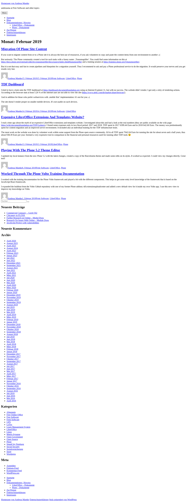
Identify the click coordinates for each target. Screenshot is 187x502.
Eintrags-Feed (13, 468)
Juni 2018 (11, 339)
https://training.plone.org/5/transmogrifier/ (121, 62)
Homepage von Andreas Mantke (15, 3)
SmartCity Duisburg (15, 444)
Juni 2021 (11, 270)
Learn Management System (18, 427)
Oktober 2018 (13, 329)
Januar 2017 (12, 381)
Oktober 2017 (13, 359)
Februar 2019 (12, 319)
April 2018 (11, 344)
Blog (9, 20)
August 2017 (12, 364)
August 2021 (12, 268)
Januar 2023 (12, 255)
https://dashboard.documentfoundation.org (61, 90)
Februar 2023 (12, 253)
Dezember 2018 (13, 324)
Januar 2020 (12, 292)
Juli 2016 (11, 393)
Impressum (11, 35)
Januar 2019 (12, 322)
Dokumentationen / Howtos (19, 22)
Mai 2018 (11, 342)
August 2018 (12, 334)
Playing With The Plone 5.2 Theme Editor (30, 150)
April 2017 (11, 374)
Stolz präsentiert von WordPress (63, 499)
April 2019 (11, 314)
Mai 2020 (11, 282)
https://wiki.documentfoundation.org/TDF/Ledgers (23, 125)
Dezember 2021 (13, 263)
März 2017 (11, 376)
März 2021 (11, 275)
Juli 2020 (11, 278)
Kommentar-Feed (14, 470)
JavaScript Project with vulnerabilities (23, 223)
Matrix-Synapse (13, 434)
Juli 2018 (11, 337)
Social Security (13, 447)
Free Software (13, 417)
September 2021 (14, 265)
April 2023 (11, 250)
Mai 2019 (11, 312)
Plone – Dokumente (20, 27)
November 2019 (14, 297)
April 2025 (11, 246)
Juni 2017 (11, 369)
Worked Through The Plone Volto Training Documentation (42, 173)
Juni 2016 (11, 396)
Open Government (15, 437)
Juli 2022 (11, 258)
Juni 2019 (11, 310)
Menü (4, 13)
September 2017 (14, 361)
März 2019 (11, 317)
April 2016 (11, 401)
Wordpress (11, 454)
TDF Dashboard (12, 84)
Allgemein (11, 412)
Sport (9, 451)
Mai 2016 (11, 398)
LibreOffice (71, 78)
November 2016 (14, 383)
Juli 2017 (11, 366)
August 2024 (12, 248)
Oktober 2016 (13, 386)
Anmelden (11, 466)
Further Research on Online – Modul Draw (25, 218)
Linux (9, 432)
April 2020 (11, 285)
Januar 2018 (12, 351)
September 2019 (14, 302)
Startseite (10, 18)
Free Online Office (15, 415)
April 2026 (11, 241)
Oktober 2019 (13, 300)
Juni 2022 (11, 260)
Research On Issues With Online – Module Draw (28, 220)
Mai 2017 (11, 371)
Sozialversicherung (15, 449)
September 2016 (14, 388)
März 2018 (11, 346)
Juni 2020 (11, 280)
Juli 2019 (11, 307)
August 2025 (12, 243)
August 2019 (12, 305)
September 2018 (14, 332)
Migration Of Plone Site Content (24, 49)
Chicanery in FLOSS (16, 215)
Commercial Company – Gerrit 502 (22, 213)
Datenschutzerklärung (16, 32)
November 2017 (14, 356)
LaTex (9, 424)
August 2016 (12, 391)
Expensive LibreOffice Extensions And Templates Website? (42, 117)
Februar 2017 (12, 378)
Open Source (12, 439)
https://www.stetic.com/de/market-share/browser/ (103, 92)
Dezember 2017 (13, 354)
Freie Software (58, 78)
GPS (9, 422)
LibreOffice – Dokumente (23, 25)
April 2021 (11, 273)
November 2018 (14, 327)
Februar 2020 (12, 290)
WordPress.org (13, 473)
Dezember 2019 (13, 295)
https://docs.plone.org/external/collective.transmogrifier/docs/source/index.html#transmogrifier (41, 62)
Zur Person (11, 30)
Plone (79, 78)
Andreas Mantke (15, 78)
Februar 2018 (12, 349)
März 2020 (11, 287)
